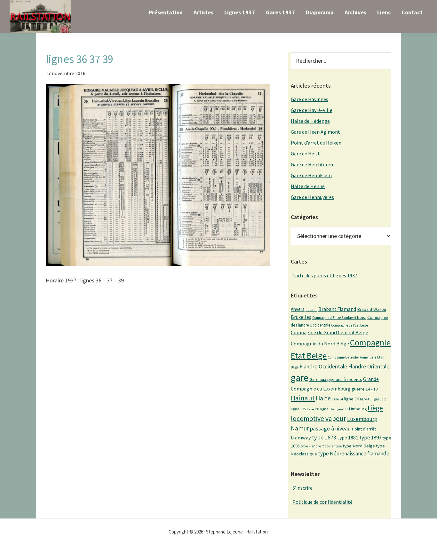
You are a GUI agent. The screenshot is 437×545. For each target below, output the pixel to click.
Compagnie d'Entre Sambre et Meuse (339, 317)
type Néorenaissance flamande (353, 453)
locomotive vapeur (318, 418)
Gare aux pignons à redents (335, 379)
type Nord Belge (359, 446)
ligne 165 (342, 409)
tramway (301, 437)
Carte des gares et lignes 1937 (324, 275)
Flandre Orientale (368, 366)
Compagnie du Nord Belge (320, 343)
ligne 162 (327, 409)
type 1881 (347, 437)
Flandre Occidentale (323, 366)
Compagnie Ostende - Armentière (352, 357)
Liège (375, 408)
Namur (300, 428)
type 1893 (370, 437)
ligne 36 (351, 399)
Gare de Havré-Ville (311, 110)
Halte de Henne (308, 186)
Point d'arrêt (364, 429)
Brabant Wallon (371, 309)
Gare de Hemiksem (311, 175)
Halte (323, 398)
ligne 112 (379, 399)
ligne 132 (313, 409)
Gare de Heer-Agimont (315, 132)
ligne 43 (365, 399)
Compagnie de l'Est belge (349, 325)
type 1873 (324, 437)
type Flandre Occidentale (321, 446)
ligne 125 (298, 409)
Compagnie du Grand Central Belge (329, 332)
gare (299, 377)
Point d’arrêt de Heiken (316, 142)
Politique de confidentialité (322, 502)
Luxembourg (362, 419)
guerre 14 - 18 (365, 389)
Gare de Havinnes (309, 99)
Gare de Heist (305, 153)
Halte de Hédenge (310, 121)
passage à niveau (330, 428)
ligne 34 (337, 399)
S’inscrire (302, 488)
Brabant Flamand (337, 309)
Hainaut (303, 397)
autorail (311, 309)
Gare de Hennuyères (312, 197)
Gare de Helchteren (312, 164)
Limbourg (358, 409)
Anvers (298, 309)
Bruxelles (301, 317)
